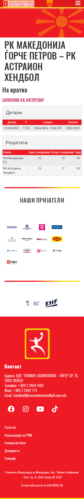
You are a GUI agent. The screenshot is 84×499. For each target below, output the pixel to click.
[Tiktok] (55, 409)
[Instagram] (25, 409)
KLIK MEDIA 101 (55, 485)
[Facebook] (11, 409)
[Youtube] (40, 409)
